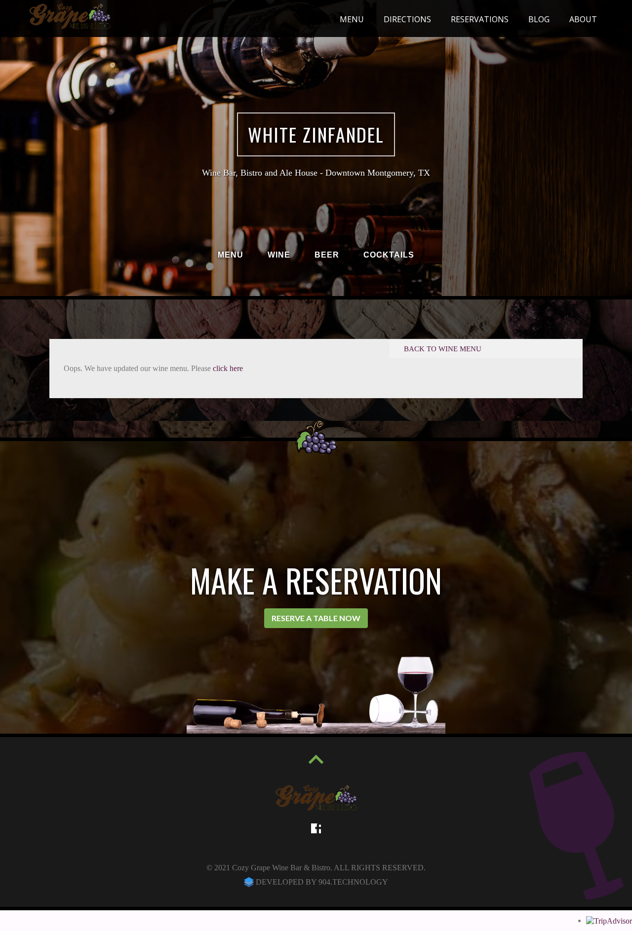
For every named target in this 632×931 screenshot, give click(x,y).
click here (228, 368)
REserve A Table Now (316, 618)
